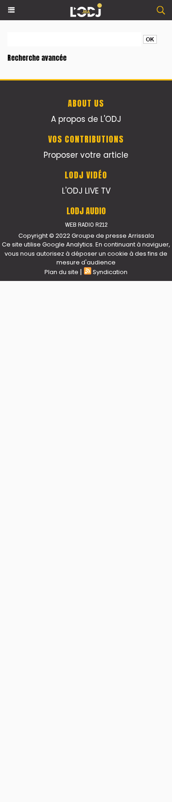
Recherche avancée (37, 57)
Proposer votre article (86, 154)
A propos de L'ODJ (86, 119)
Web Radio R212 (86, 225)
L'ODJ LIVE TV (86, 190)
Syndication (110, 272)
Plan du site (61, 272)
